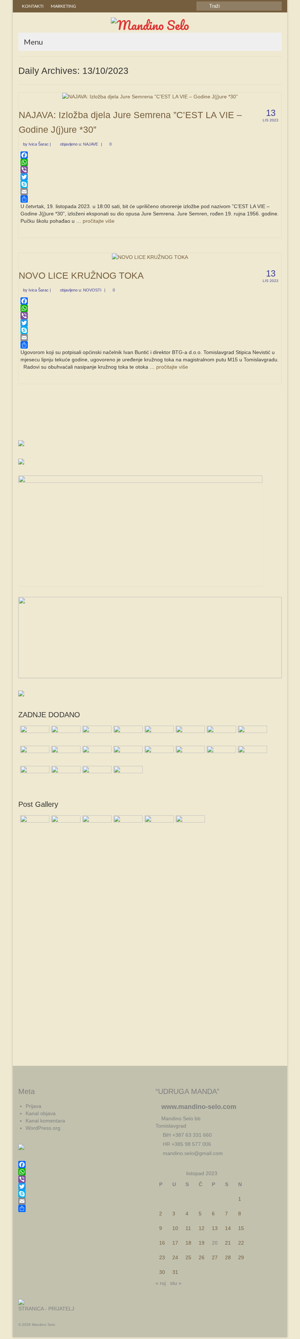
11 (188, 1228)
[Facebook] (150, 155)
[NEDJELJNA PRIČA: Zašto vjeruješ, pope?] (127, 775)
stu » (175, 1283)
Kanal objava (41, 1113)
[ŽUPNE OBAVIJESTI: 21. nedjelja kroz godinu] (251, 755)
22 (241, 1243)
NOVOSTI (92, 290)
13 (215, 1228)
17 (175, 1243)
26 (202, 1257)
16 (162, 1243)
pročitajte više (99, 221)
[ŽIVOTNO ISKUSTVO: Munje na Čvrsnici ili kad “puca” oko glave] (251, 735)
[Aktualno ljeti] (64, 755)
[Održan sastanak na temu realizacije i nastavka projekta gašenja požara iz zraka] (220, 735)
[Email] (150, 191)
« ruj (160, 1283)
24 (175, 1257)
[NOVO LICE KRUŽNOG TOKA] (150, 257)
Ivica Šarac (39, 144)
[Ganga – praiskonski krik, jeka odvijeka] (158, 755)
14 (228, 1228)
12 (202, 1228)
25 (188, 1257)
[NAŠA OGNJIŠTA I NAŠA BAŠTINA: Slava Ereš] (189, 735)
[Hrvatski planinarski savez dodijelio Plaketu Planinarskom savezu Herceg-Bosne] (64, 735)
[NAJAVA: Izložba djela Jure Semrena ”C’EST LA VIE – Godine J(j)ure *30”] (150, 96)
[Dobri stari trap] (220, 755)
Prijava (33, 1106)
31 (175, 1272)
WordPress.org (43, 1128)
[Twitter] (150, 177)
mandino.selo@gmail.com (192, 1153)
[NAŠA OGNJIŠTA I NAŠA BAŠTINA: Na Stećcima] (127, 755)
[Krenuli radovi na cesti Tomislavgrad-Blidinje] (96, 755)
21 (228, 1243)
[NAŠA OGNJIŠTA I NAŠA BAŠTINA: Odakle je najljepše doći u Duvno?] (33, 775)
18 (188, 1243)
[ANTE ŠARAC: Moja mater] (96, 775)
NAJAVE (90, 144)
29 (241, 1257)
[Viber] (150, 169)
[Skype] (150, 184)
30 (162, 1272)
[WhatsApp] (150, 162)
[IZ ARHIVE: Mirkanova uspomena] (64, 775)
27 (215, 1257)
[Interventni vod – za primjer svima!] (96, 735)
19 (202, 1243)
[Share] (150, 199)
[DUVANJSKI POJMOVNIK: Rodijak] (33, 755)
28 (228, 1257)
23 (162, 1257)
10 (175, 1228)
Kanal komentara (45, 1121)
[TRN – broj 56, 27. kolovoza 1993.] (33, 735)
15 (241, 1228)
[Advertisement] (150, 417)
